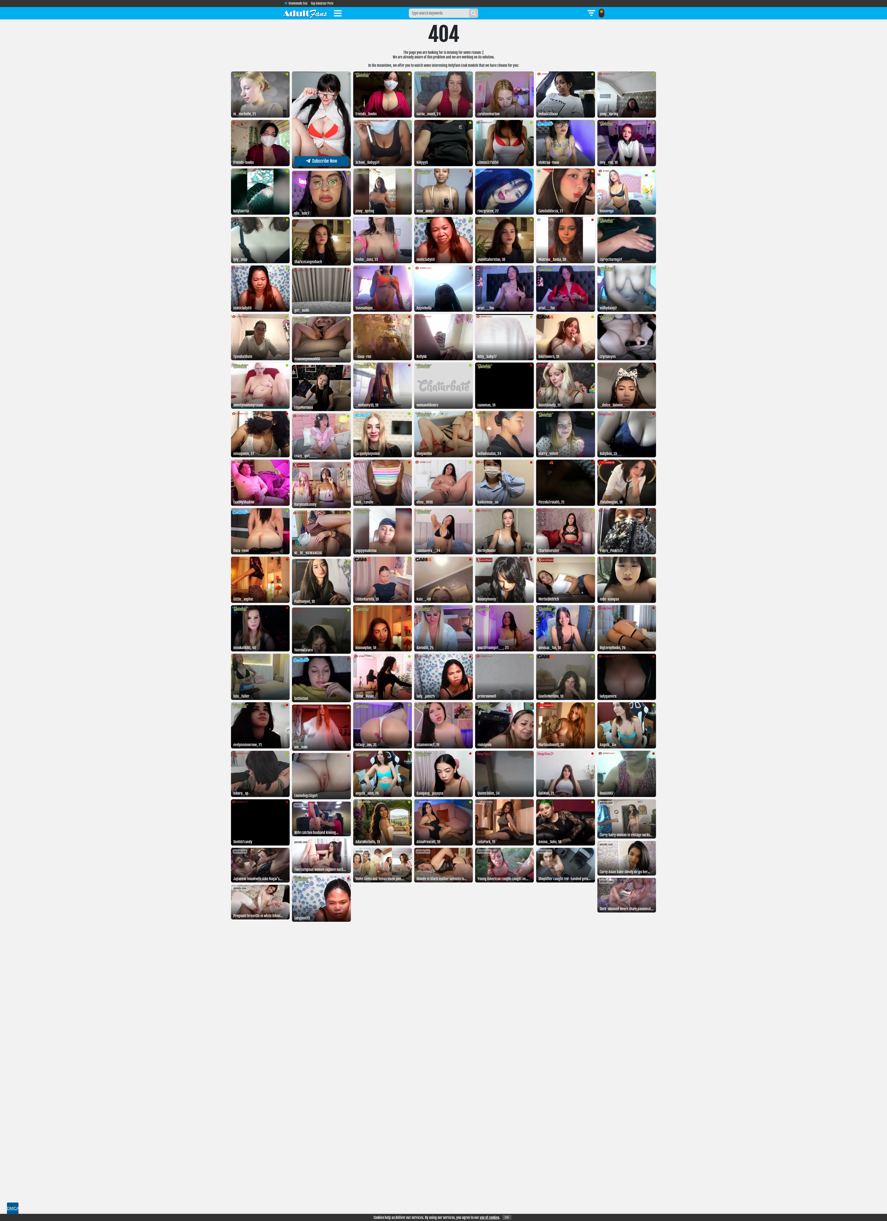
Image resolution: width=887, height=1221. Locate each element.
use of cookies (489, 1217)
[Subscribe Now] (321, 167)
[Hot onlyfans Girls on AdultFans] (305, 13)
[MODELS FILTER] (591, 13)
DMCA (12, 1208)
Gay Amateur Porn (322, 3)
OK (507, 1217)
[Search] (473, 13)
